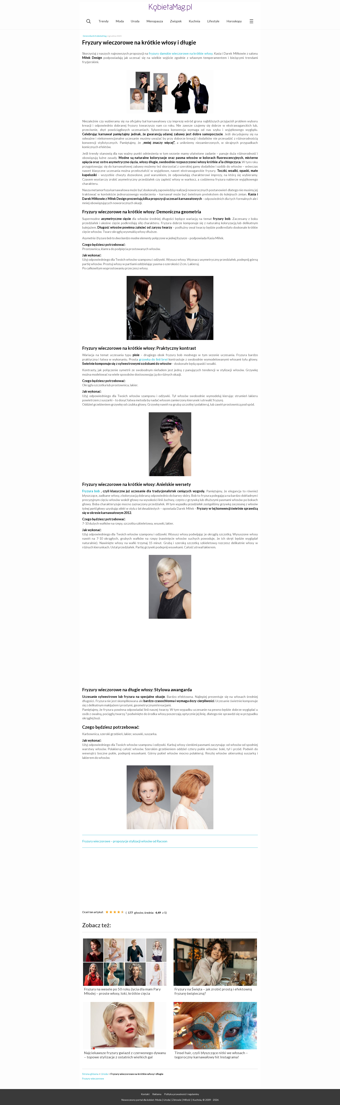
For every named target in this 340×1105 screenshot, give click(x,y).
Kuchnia (194, 21)
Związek (176, 21)
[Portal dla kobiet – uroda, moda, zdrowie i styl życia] (170, 7)
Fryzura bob (91, 491)
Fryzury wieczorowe (93, 1078)
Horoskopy (234, 21)
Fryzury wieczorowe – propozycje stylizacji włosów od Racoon (124, 841)
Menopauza (154, 21)
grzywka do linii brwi (153, 359)
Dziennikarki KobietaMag (94, 36)
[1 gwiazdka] (107, 912)
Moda (120, 21)
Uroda (135, 21)
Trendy (103, 21)
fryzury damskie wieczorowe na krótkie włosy (180, 53)
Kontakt (145, 1094)
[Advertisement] (170, 657)
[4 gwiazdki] (118, 912)
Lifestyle (213, 21)
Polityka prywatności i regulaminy (181, 1094)
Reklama (156, 1094)
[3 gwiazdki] (115, 912)
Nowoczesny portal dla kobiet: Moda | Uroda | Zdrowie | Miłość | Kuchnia (161, 1099)
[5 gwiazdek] (122, 912)
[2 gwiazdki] (111, 912)
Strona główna (90, 1073)
